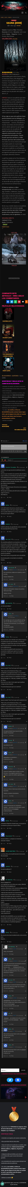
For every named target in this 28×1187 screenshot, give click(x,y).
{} (19, 451)
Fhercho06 (15, 586)
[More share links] (26, 301)
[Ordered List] (10, 451)
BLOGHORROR (6, 376)
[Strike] (8, 451)
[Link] (17, 451)
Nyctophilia (16, 615)
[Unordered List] (12, 451)
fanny (14, 948)
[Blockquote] (13, 451)
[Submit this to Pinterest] (19, 301)
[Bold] (2, 451)
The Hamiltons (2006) (20, 428)
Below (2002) (5, 425)
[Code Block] (15, 451)
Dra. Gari (15, 569)
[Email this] (22, 301)
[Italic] (4, 451)
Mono (19, 25)
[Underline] (6, 451)
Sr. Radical (11, 946)
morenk (15, 997)
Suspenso (14, 20)
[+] (21, 451)
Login (25, 441)
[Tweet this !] (11, 301)
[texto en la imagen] (14, 239)
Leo (14, 1031)
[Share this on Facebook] (7, 301)
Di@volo (15, 786)
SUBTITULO (5, 227)
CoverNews (22, 1182)
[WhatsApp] (15, 301)
